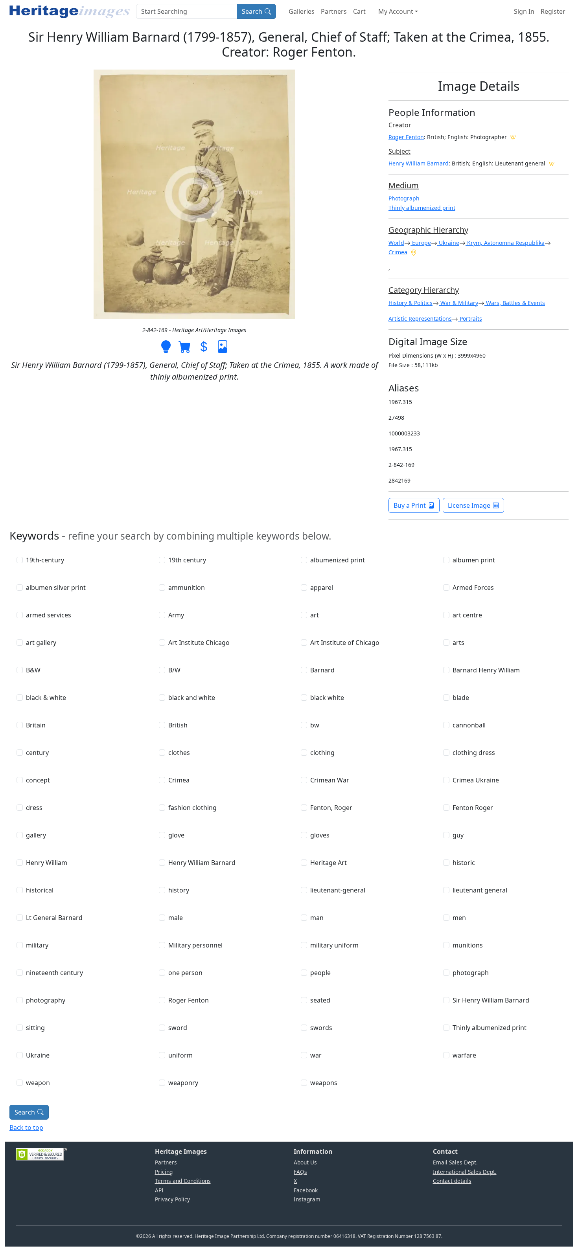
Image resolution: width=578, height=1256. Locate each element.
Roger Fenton (406, 137)
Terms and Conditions (183, 1180)
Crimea (397, 252)
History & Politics (410, 303)
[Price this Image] (203, 346)
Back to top (26, 1127)
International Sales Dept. (465, 1171)
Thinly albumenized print (421, 207)
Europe (420, 242)
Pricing (164, 1171)
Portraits (470, 318)
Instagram (307, 1199)
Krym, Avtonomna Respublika (505, 242)
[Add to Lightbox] (166, 346)
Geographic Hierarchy (428, 229)
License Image (469, 505)
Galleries (302, 11)
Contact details (452, 1180)
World (396, 242)
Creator (399, 125)
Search (252, 11)
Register (553, 11)
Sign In (524, 11)
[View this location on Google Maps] (413, 252)
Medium (403, 185)
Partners (334, 11)
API (159, 1190)
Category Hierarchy (423, 290)
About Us (305, 1162)
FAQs (300, 1171)
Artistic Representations (420, 318)
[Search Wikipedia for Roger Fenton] (513, 136)
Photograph (404, 198)
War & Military (458, 303)
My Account (395, 11)
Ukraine (448, 242)
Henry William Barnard (418, 163)
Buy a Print (410, 505)
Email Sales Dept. (455, 1162)
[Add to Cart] (185, 346)
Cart (359, 11)
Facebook (306, 1190)
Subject (399, 151)
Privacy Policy (172, 1199)
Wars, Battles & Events (514, 303)
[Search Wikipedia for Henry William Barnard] (551, 163)
